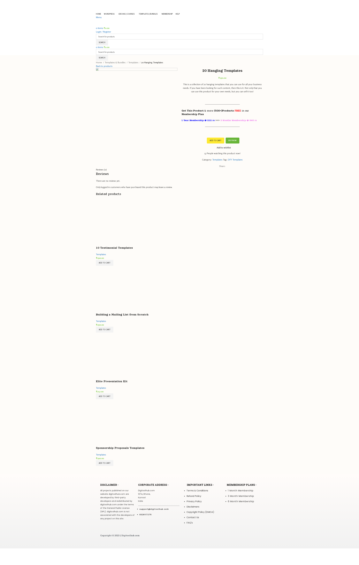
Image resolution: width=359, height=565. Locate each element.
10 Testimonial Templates (114, 247)
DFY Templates (235, 159)
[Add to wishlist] (107, 242)
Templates (133, 62)
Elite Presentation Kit (111, 381)
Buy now (232, 140)
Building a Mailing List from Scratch (122, 314)
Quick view (99, 242)
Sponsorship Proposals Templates (120, 447)
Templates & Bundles (115, 62)
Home (99, 62)
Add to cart (215, 140)
